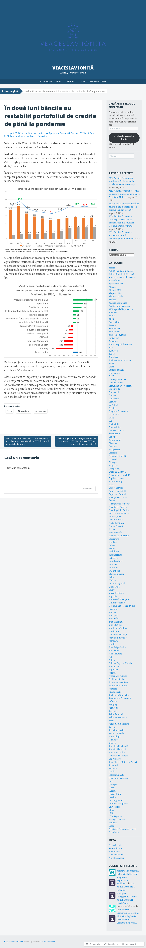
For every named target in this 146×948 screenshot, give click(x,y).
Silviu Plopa (114, 736)
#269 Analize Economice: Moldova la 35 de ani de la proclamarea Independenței (122, 181)
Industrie (113, 558)
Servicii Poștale (116, 733)
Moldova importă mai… (128, 871)
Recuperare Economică (120, 698)
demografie (114, 433)
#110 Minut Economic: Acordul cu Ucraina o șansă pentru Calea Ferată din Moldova (124, 194)
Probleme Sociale (117, 679)
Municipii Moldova (118, 628)
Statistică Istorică (117, 749)
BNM (111, 347)
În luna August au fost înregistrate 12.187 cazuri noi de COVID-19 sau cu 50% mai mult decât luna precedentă (77, 441)
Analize (112, 299)
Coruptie (113, 402)
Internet (113, 564)
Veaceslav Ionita (35, 133)
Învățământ (114, 338)
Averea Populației (117, 335)
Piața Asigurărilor (117, 647)
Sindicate (113, 739)
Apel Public (114, 322)
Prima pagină (46, 81)
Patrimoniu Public (117, 638)
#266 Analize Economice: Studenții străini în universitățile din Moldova (121, 235)
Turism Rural (115, 794)
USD (111, 813)
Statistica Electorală (118, 746)
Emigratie (113, 465)
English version (116, 478)
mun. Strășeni (115, 625)
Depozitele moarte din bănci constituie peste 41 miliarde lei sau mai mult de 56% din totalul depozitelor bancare (27, 441)
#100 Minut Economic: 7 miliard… (126, 886)
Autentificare (115, 848)
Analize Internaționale (119, 306)
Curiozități (114, 424)
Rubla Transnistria (118, 717)
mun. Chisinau (115, 622)
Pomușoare (114, 666)
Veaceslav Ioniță (73, 68)
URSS (111, 810)
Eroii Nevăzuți (115, 481)
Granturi (113, 542)
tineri (111, 781)
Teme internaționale (118, 778)
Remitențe (114, 708)
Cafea (111, 366)
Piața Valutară (115, 653)
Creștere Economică (118, 411)
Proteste (113, 688)
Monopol (113, 615)
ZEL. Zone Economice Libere (122, 829)
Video (111, 826)
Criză (12, 136)
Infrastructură (115, 561)
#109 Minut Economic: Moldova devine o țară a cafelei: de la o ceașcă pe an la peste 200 (124, 207)
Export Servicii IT (117, 491)
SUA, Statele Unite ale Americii (124, 762)
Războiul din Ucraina (119, 724)
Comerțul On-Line (117, 379)
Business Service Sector (120, 360)
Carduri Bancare (116, 370)
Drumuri (113, 446)
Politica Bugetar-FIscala (120, 663)
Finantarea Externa (118, 507)
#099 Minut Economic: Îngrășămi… (127, 900)
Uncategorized (116, 800)
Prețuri (112, 673)
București (113, 351)
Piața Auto (114, 650)
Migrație (113, 596)
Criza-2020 (114, 414)
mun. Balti (114, 618)
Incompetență (115, 555)
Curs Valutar (115, 427)
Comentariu (87, 488)
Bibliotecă (71, 81)
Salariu (112, 727)
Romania (113, 711)
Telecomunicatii (116, 775)
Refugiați (113, 704)
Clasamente (114, 373)
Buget (111, 354)
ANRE (111, 319)
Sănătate (113, 768)
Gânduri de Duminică (119, 535)
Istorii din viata (116, 574)
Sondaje (112, 743)
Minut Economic (117, 602)
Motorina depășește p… (128, 916)
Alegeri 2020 (115, 290)
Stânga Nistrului (117, 752)
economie (113, 459)
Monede (112, 612)
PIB (110, 657)
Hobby (112, 545)
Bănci (111, 363)
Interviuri (113, 567)
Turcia (112, 787)
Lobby (111, 590)
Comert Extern (116, 382)
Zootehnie (114, 832)
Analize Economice (118, 303)
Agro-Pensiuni (116, 283)
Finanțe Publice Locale (119, 503)
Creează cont (115, 845)
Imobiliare (20, 136)
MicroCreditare (116, 593)
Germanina (114, 539)
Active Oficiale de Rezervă (121, 274)
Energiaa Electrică (117, 472)
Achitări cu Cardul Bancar (121, 271)
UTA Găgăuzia (115, 816)
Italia (111, 577)
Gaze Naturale (115, 532)
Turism (112, 791)
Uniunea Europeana (118, 803)
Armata (112, 325)
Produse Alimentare (118, 682)
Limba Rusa (114, 587)
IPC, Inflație (114, 571)
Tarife (111, 771)
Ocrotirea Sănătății (118, 634)
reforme (113, 701)
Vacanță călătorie (117, 819)
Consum (75, 133)
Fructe (112, 529)
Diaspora (113, 443)
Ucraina (112, 797)
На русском (114, 449)
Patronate (113, 641)
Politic (112, 660)
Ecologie (113, 452)
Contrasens (114, 398)
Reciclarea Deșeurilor (119, 695)
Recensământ (115, 692)
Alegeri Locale (116, 296)
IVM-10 (112, 580)
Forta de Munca (116, 523)
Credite (112, 408)
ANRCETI (113, 315)
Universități (114, 807)
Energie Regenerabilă (119, 475)
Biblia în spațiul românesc (121, 344)
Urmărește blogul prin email (122, 105)
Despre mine (115, 440)
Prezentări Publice (118, 676)
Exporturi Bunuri (117, 494)
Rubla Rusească (116, 714)
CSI (110, 421)
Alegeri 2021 (115, 293)
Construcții (65, 133)
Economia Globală (117, 456)
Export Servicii (116, 488)
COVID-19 (84, 133)
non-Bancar (31, 136)
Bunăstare (113, 357)
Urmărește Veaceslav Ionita (124, 138)
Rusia (111, 720)
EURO (111, 484)
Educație (113, 462)
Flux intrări (114, 851)
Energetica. (114, 468)
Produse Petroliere (118, 685)
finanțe (112, 500)
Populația (42, 136)
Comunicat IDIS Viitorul (120, 386)
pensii (112, 644)
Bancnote (113, 341)
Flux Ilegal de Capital (119, 510)
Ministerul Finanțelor (119, 599)
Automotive (114, 328)
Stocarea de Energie (118, 755)
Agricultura (54, 133)
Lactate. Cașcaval (117, 583)
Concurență (114, 389)
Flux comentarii (116, 854)
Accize (112, 267)
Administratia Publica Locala (122, 277)
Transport (113, 784)
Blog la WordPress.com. (14, 942)
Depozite (113, 437)
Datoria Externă (116, 430)
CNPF (111, 376)
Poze (82, 81)
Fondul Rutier (115, 519)
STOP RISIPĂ (115, 759)
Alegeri (112, 287)
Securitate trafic (117, 730)
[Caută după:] (121, 156)
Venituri (113, 822)
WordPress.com (116, 858)
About (59, 81)
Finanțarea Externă (118, 497)
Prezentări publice (98, 81)
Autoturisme (115, 331)
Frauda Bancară (116, 526)
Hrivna (112, 548)
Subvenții (113, 765)
